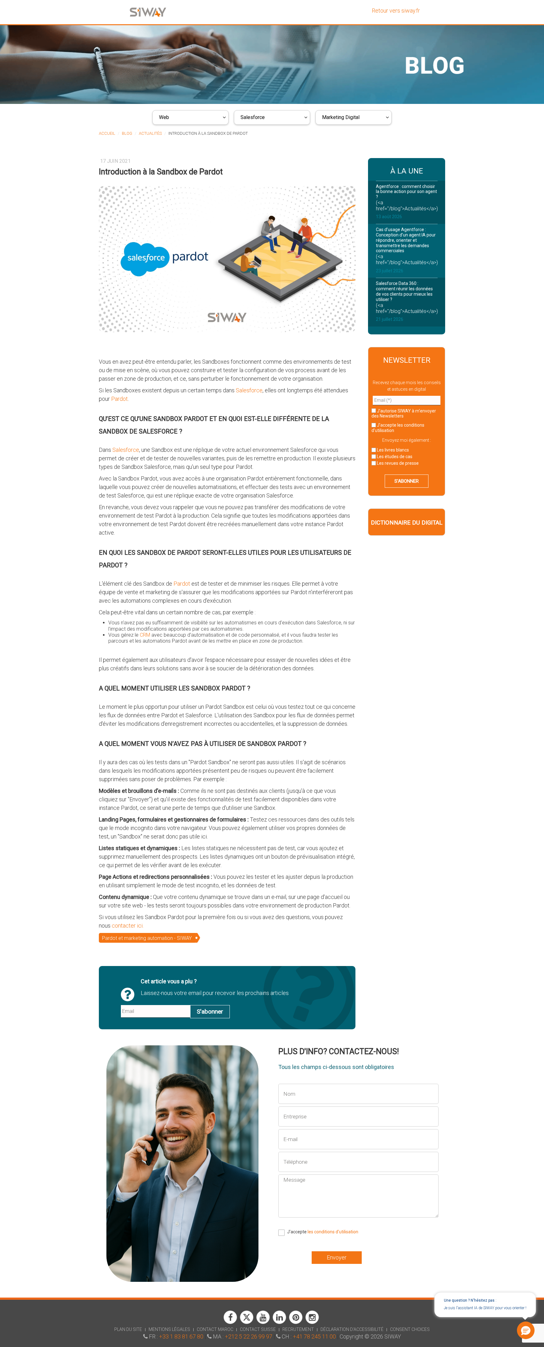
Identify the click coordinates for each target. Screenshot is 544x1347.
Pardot (119, 398)
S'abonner (210, 1011)
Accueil (107, 133)
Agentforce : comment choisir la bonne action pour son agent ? (406, 192)
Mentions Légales (169, 1329)
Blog (127, 133)
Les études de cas (394, 456)
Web (164, 117)
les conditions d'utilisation (333, 1231)
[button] (525, 1331)
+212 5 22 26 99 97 (248, 1336)
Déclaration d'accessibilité (351, 1329)
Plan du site (128, 1329)
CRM (145, 635)
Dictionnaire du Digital (406, 522)
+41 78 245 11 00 (314, 1336)
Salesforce (253, 117)
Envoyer (337, 1257)
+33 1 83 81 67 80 (181, 1336)
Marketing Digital (341, 117)
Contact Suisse (258, 1329)
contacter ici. (128, 925)
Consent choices (410, 1329)
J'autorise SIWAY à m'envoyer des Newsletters (403, 413)
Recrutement (298, 1329)
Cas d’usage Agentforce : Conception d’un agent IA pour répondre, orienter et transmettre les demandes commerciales (406, 240)
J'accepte (397, 428)
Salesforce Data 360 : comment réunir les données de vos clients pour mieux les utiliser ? (404, 291)
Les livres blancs (392, 449)
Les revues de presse (397, 463)
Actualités (150, 133)
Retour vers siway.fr (396, 10)
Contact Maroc (215, 1329)
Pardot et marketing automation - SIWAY (147, 938)
